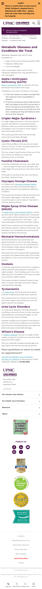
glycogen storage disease (25, 184)
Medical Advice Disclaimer (21, 545)
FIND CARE (8, 586)
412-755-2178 (7, 389)
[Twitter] (21, 452)
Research (6, 407)
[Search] (34, 23)
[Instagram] (14, 452)
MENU (39, 20)
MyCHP (33, 586)
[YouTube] (28, 447)
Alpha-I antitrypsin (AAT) (12, 85)
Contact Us (20, 536)
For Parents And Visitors (12, 394)
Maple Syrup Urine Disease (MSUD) (18, 212)
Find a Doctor (17, 586)
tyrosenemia (9, 292)
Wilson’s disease (10, 335)
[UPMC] (16, 23)
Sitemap (21, 563)
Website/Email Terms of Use (21, 540)
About (4, 414)
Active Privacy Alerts (21, 558)
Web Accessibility (21, 554)
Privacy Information (21, 549)
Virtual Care (25, 586)
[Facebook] (14, 447)
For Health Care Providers (13, 401)
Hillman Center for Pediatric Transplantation (16, 31)
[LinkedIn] (21, 447)
